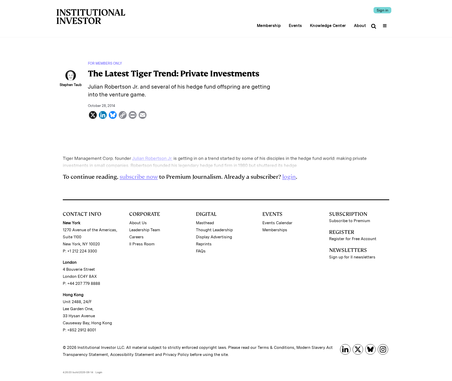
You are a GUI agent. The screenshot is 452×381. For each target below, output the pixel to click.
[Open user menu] (385, 24)
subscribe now (139, 177)
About (360, 25)
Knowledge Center (328, 25)
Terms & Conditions (276, 347)
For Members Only (105, 63)
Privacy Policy (176, 354)
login (289, 177)
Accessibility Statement (132, 354)
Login (98, 372)
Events (295, 25)
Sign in (382, 10)
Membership (269, 25)
